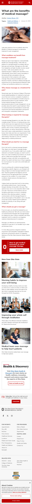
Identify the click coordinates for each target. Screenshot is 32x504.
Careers (19, 436)
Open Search (29, 3)
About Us (4, 447)
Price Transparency (7, 443)
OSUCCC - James (6, 461)
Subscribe (16, 401)
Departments (20, 431)
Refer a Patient (21, 427)
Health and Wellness (12, 21)
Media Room (20, 438)
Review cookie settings (16, 496)
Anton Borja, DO (12, 18)
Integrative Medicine (12, 23)
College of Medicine (7, 463)
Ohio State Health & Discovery (22, 461)
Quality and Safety (22, 443)
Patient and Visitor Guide (8, 440)
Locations (4, 438)
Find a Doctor (5, 434)
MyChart (4, 431)
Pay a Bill (4, 429)
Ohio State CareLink (22, 429)
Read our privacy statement (19, 492)
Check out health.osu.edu (16, 383)
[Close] (30, 483)
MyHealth (4, 450)
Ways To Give (20, 441)
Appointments (5, 427)
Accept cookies (16, 500)
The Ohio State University (6, 466)
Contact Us (20, 445)
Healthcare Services (7, 436)
